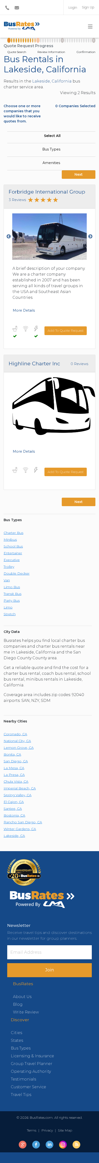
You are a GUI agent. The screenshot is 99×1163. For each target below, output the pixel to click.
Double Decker (17, 573)
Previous (8, 236)
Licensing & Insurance (32, 1056)
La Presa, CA (14, 775)
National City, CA (17, 741)
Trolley (9, 566)
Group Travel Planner (31, 1063)
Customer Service (28, 1087)
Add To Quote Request (66, 330)
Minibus (10, 539)
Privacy (47, 1130)
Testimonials (23, 1079)
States (17, 1040)
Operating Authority (31, 1071)
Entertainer (13, 553)
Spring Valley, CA (17, 795)
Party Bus (12, 600)
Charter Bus (13, 533)
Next (78, 174)
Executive (12, 560)
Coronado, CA (15, 734)
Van (7, 580)
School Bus (13, 546)
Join (49, 970)
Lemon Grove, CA (19, 747)
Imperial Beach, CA (20, 788)
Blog (18, 1004)
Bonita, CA (12, 754)
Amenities (51, 163)
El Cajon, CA (14, 802)
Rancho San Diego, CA (23, 822)
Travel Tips (21, 1094)
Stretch (10, 614)
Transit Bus (12, 594)
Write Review (26, 1012)
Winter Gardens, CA (20, 829)
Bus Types (51, 149)
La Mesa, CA (14, 768)
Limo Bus (12, 587)
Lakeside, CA (14, 835)
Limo (8, 607)
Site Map (64, 1130)
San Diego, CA (16, 761)
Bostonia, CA (14, 815)
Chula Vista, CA (16, 781)
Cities (16, 1032)
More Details (24, 310)
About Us (22, 996)
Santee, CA (13, 808)
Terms (32, 1130)
